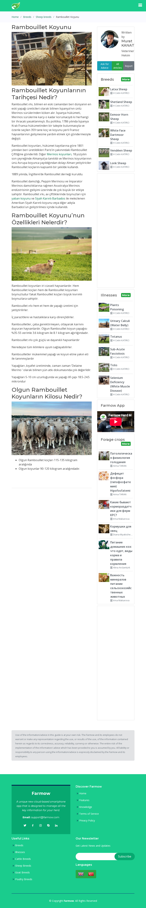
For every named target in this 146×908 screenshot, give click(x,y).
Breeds (27, 17)
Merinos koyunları (59, 154)
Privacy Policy (87, 820)
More (126, 79)
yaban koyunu (21, 198)
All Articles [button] (117, 65)
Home (15, 17)
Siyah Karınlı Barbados (50, 198)
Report (129, 66)
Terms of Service (89, 814)
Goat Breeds (22, 872)
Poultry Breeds (23, 879)
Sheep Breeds (23, 865)
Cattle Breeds (23, 859)
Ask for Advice (105, 65)
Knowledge (85, 807)
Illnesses (20, 852)
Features (84, 800)
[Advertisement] (51, 516)
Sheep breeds (43, 17)
